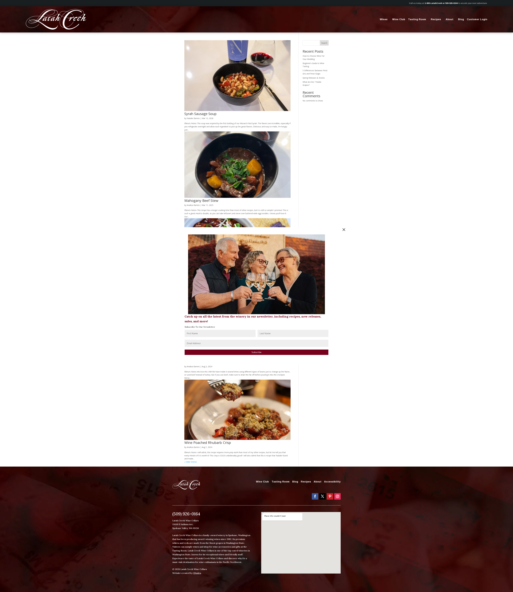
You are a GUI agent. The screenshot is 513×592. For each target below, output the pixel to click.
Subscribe (256, 352)
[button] (343, 229)
